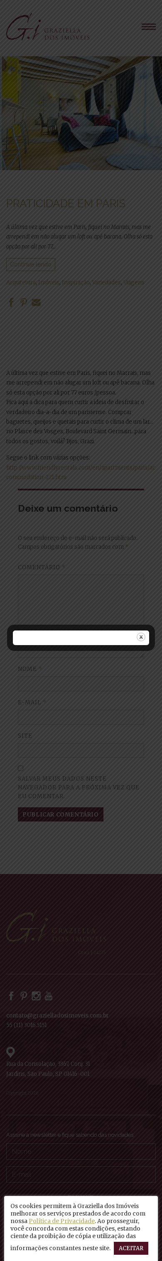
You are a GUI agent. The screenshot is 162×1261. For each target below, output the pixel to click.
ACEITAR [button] (131, 1248)
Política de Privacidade (62, 1221)
